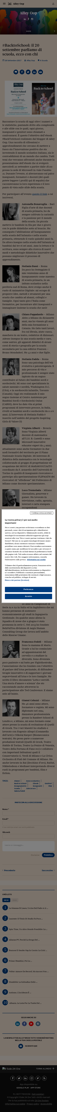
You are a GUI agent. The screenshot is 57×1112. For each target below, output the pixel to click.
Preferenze (28, 589)
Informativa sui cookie (36, 560)
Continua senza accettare (42, 513)
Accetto (28, 596)
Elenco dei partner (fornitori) (17, 580)
